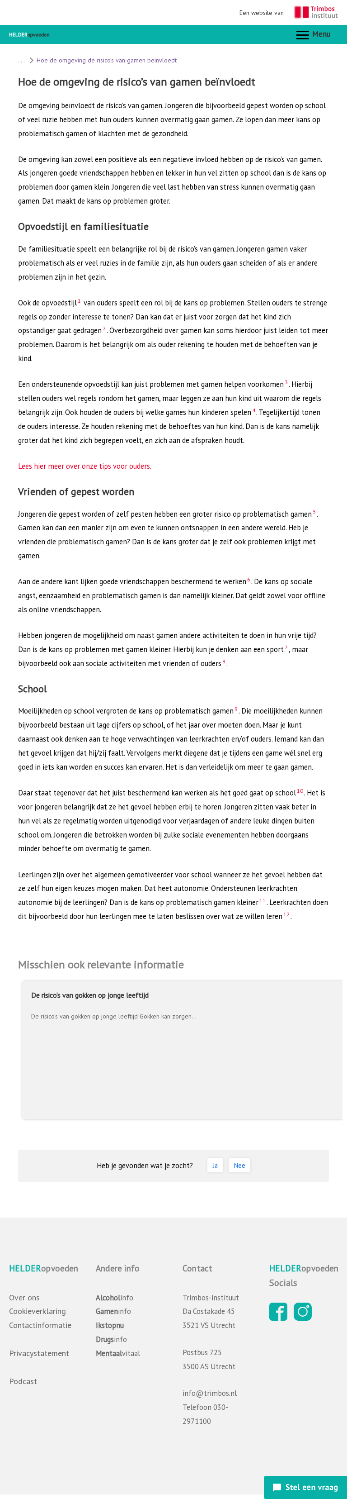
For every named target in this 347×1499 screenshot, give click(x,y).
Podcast (23, 1381)
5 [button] (314, 511)
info (114, 1298)
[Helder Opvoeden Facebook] (280, 1318)
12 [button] (286, 914)
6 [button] (248, 579)
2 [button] (104, 328)
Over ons (24, 1297)
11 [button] (262, 900)
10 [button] (300, 790)
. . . (21, 60)
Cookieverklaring (37, 1311)
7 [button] (286, 647)
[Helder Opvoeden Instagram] (305, 1318)
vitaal (118, 1353)
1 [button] (79, 300)
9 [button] (236, 708)
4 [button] (253, 410)
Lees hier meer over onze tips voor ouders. (84, 466)
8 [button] (223, 661)
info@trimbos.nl (210, 1393)
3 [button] (286, 381)
